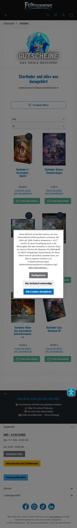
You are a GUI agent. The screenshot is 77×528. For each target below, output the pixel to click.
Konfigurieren (38, 275)
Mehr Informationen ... (39, 268)
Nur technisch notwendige (38, 283)
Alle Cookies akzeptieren (38, 291)
